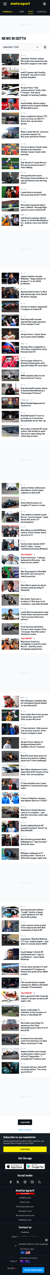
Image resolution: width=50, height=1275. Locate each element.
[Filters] (45, 47)
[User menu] (44, 4)
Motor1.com (25, 1202)
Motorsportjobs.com (25, 1206)
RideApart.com (25, 1220)
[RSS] (39, 1182)
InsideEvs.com (25, 1197)
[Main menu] (5, 4)
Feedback (25, 1232)
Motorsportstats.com (25, 1215)
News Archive (25, 1129)
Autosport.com (25, 1211)
